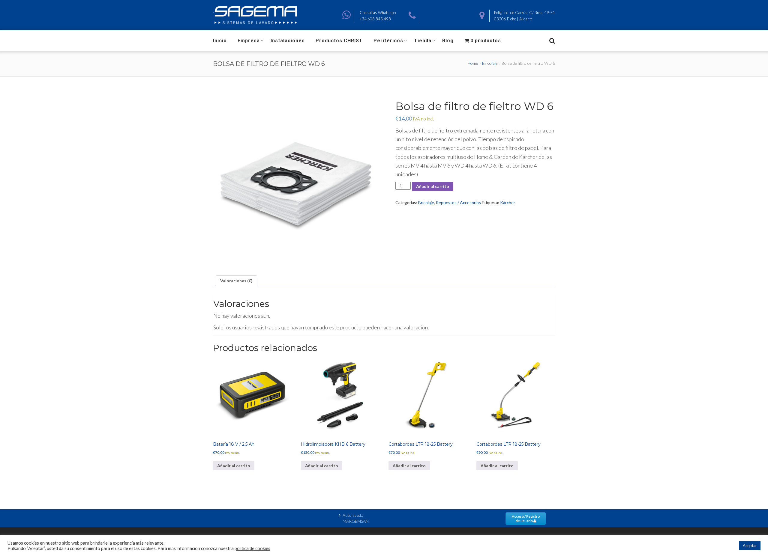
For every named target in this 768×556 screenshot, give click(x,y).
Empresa (249, 40)
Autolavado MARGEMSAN (356, 518)
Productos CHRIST (339, 40)
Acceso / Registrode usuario (526, 518)
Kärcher (507, 202)
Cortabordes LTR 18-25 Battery (420, 444)
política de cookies (252, 548)
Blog (448, 40)
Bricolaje (490, 63)
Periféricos (388, 40)
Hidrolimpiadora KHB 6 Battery (333, 444)
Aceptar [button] (750, 545)
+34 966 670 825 (440, 12)
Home (472, 63)
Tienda (422, 40)
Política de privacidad (289, 521)
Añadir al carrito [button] (233, 465)
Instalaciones (288, 40)
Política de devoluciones (232, 521)
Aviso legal (221, 515)
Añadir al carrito (432, 186)
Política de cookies (286, 515)
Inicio (220, 40)
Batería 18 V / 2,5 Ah (233, 444)
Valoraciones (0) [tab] (236, 280)
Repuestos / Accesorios (458, 202)
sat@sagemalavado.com (444, 18)
